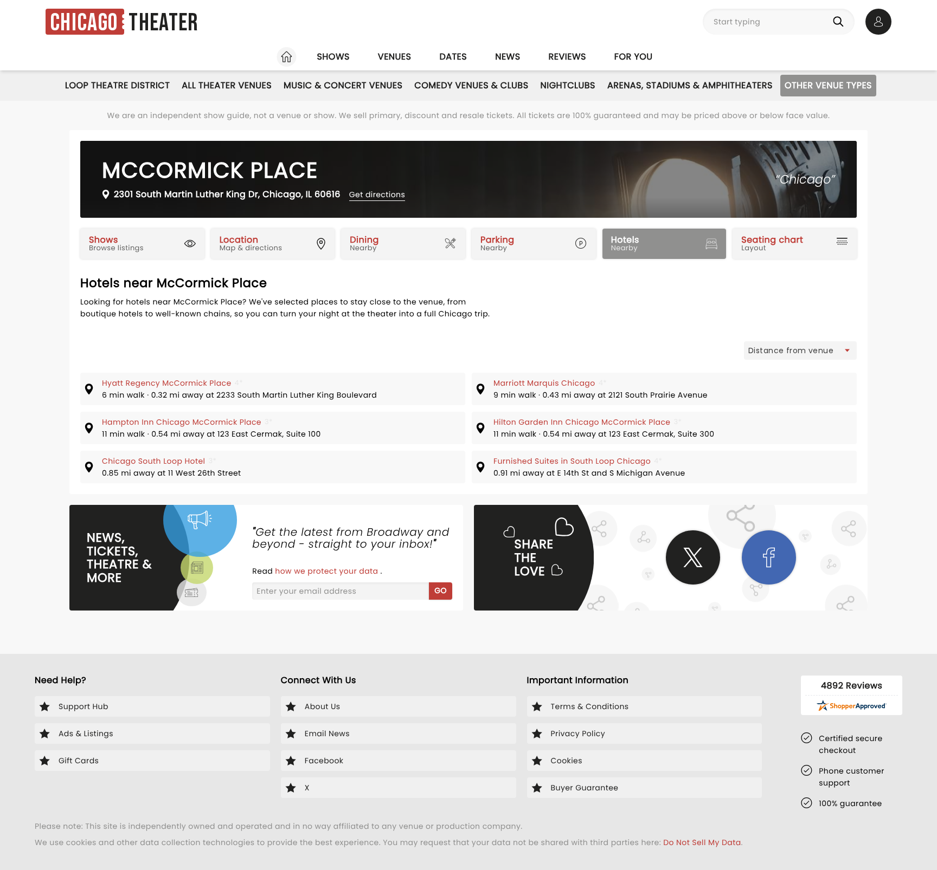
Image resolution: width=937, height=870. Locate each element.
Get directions (377, 194)
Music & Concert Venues (343, 85)
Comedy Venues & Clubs (471, 85)
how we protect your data (327, 571)
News (507, 56)
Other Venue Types (828, 85)
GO (440, 590)
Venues (395, 56)
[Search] (840, 22)
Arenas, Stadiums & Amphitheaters (690, 85)
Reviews (567, 56)
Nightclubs (568, 85)
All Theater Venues (227, 85)
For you (633, 56)
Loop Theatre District (117, 85)
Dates (453, 56)
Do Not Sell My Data (702, 842)
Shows (333, 56)
